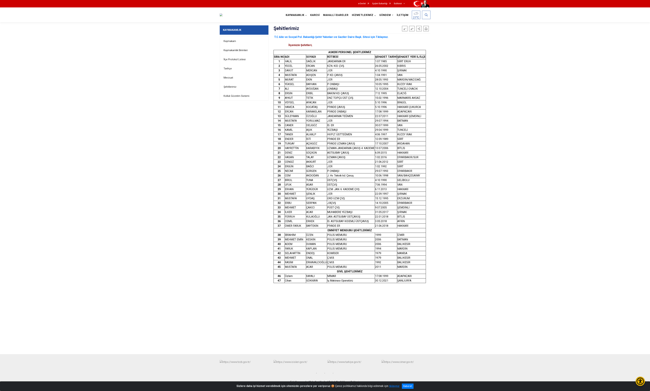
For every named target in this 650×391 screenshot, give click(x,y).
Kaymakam (230, 41)
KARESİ (315, 15)
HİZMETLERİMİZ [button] (362, 15)
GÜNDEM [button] (385, 15)
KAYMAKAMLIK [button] (295, 15)
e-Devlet (362, 4)
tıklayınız (394, 386)
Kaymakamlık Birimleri (236, 50)
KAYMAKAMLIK (232, 29)
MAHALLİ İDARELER (336, 15)
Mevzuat (228, 77)
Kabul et (407, 386)
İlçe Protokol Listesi (235, 59)
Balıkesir (398, 4)
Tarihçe (228, 68)
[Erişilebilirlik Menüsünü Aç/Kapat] (640, 381)
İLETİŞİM (402, 15)
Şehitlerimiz (230, 86)
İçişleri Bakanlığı (379, 4)
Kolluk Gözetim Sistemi (236, 95)
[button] (419, 28)
